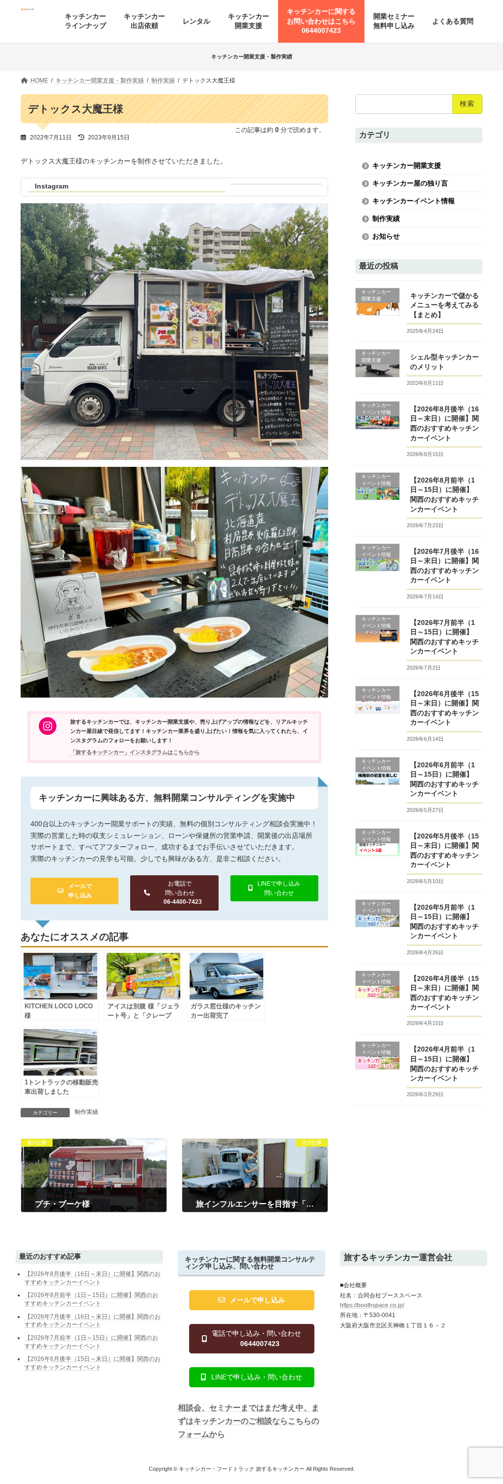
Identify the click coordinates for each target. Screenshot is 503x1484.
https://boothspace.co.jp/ (372, 1305)
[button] (74, 891)
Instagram (51, 186)
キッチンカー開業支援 (406, 165)
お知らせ (386, 236)
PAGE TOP (483, 1428)
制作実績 (86, 1111)
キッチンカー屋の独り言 (410, 183)
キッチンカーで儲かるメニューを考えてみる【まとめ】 (444, 305)
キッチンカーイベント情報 (413, 201)
